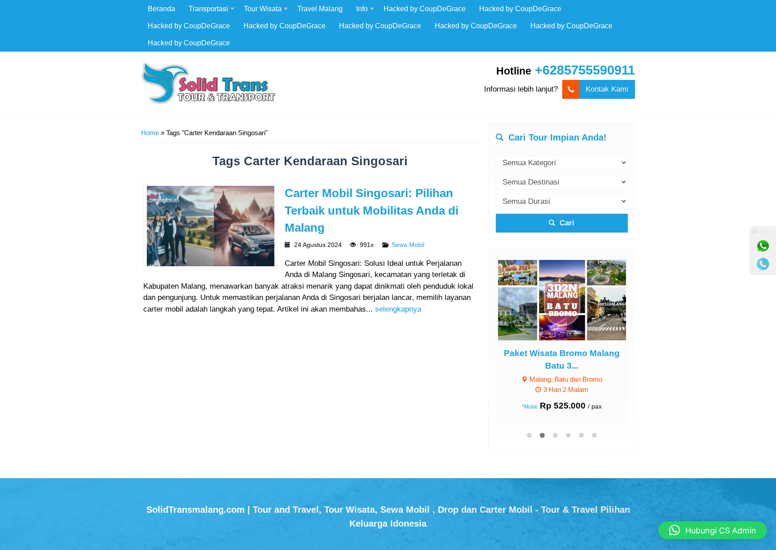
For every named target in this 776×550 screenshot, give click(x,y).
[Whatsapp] (763, 246)
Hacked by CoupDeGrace (425, 8)
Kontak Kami (607, 89)
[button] (712, 530)
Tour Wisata (263, 8)
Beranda (161, 8)
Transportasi (208, 8)
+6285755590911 (585, 70)
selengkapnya (398, 309)
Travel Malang (320, 8)
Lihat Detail (570, 299)
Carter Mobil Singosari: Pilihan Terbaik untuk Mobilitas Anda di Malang (372, 210)
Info (362, 8)
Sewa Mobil (408, 245)
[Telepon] (763, 264)
